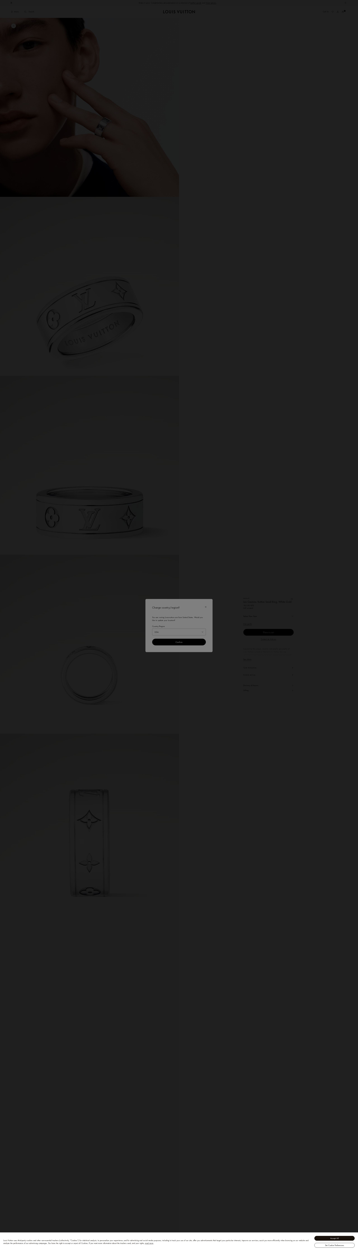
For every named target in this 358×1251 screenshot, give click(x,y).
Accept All (334, 1238)
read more (149, 1243)
